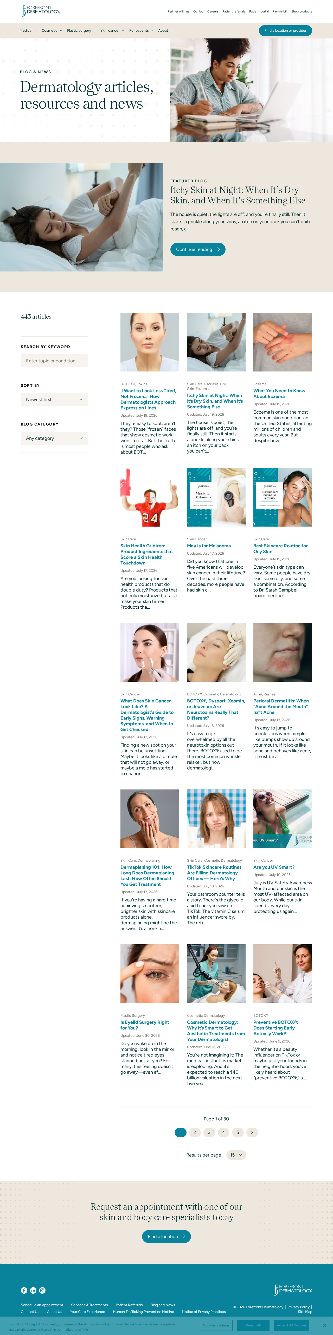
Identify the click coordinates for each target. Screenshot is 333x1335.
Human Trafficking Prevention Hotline (143, 1312)
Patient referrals (233, 11)
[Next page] (252, 1132)
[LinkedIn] (33, 1290)
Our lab (198, 11)
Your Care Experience (87, 1312)
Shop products (301, 11)
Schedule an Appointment (42, 1305)
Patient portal (259, 11)
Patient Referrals (129, 1305)
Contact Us (30, 1312)
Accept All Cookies (291, 1325)
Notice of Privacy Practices (204, 1312)
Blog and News (163, 1305)
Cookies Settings (216, 1325)
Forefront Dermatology (264, 1307)
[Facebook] (24, 1290)
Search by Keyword (46, 346)
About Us (54, 1312)
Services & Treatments (89, 1305)
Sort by (30, 385)
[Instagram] (42, 1290)
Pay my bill (280, 11)
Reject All (253, 1325)
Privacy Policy (298, 1307)
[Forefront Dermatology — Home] (40, 11)
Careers (213, 11)
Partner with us (178, 11)
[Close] (324, 1325)
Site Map (305, 1312)
